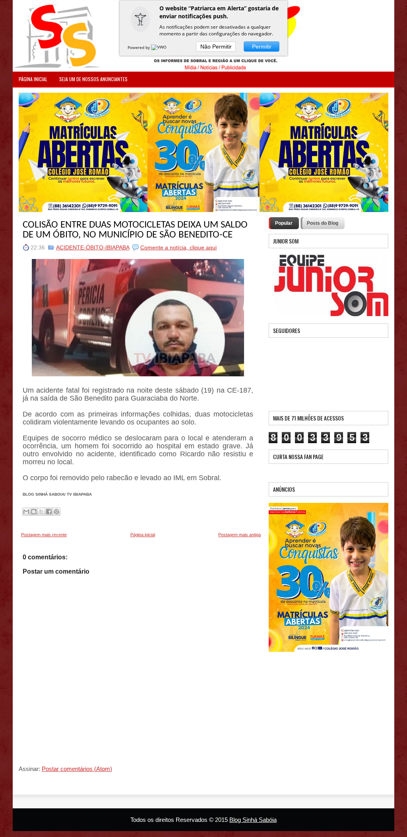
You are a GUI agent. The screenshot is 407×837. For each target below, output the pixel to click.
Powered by (139, 47)
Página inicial (142, 534)
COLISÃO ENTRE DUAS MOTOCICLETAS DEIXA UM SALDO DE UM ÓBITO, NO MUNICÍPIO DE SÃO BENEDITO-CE (135, 230)
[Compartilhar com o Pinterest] (56, 512)
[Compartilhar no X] (41, 512)
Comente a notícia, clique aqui (178, 247)
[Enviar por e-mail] (26, 512)
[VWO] (159, 47)
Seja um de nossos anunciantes (93, 79)
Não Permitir (216, 46)
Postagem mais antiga (239, 534)
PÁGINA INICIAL (33, 79)
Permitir (261, 46)
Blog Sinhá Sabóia (253, 819)
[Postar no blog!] (34, 512)
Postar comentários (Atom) (77, 768)
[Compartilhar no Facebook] (49, 512)
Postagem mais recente (44, 534)
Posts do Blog (322, 223)
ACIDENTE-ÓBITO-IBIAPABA (92, 247)
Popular (284, 223)
